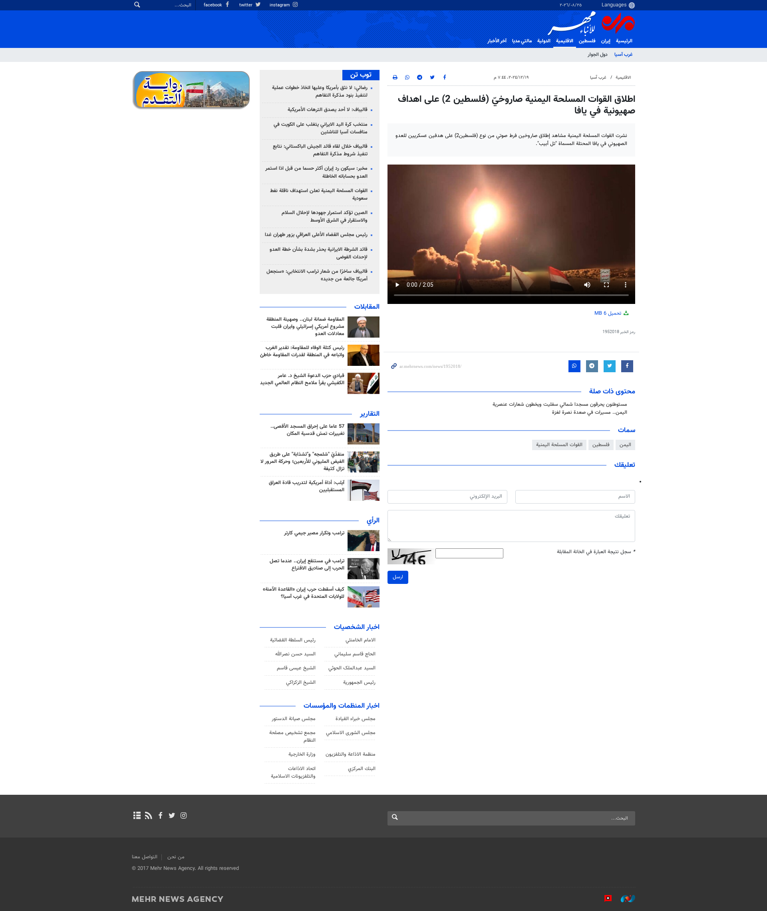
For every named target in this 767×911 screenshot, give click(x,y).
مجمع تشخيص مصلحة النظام (292, 736)
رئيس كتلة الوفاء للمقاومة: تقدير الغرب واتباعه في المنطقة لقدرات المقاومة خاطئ (302, 351)
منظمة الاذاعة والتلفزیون (351, 754)
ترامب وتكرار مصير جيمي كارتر (314, 533)
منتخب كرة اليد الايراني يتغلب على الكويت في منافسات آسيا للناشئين (321, 128)
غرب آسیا (623, 55)
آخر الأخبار (497, 41)
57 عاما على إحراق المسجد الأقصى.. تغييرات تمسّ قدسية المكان (307, 430)
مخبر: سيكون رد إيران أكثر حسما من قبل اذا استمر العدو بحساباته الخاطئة (316, 172)
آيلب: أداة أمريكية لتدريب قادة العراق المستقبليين (306, 486)
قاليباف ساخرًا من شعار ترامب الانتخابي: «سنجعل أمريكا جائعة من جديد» (317, 275)
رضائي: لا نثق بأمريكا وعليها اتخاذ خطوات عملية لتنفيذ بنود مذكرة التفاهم (320, 91)
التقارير (370, 414)
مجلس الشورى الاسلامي (351, 733)
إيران (605, 41)
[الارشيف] (137, 816)
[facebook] (160, 816)
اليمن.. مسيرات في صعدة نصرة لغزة (589, 413)
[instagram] (184, 816)
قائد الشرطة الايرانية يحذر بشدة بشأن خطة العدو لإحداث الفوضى (319, 253)
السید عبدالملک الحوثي (352, 668)
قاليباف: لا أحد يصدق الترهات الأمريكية (328, 110)
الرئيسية (624, 41)
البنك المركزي (362, 769)
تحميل (608, 314)
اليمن (625, 445)
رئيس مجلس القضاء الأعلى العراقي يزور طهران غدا (316, 235)
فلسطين (601, 445)
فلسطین (587, 41)
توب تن (361, 75)
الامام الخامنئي (361, 640)
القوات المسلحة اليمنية (559, 445)
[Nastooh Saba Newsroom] (624, 898)
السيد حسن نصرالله (295, 654)
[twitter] (172, 816)
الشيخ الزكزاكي (301, 683)
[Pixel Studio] (604, 898)
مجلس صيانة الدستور (294, 719)
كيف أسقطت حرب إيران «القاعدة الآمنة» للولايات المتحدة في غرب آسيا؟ (303, 593)
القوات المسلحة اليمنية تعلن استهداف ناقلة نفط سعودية (319, 194)
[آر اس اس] (148, 816)
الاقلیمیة (564, 41)
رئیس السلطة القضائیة (293, 640)
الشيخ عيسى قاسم (296, 668)
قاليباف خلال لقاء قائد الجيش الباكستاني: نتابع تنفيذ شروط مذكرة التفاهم (320, 150)
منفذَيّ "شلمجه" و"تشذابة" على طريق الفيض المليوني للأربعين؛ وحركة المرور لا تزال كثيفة (302, 462)
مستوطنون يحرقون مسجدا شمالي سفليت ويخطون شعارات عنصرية (560, 405)
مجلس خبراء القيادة (356, 719)
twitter (246, 5)
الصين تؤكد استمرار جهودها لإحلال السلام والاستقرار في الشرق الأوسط (325, 216)
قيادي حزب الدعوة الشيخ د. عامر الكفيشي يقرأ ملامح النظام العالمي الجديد (302, 379)
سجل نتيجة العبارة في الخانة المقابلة (596, 552)
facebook (213, 5)
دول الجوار (598, 55)
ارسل (398, 577)
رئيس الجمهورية (359, 683)
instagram (280, 5)
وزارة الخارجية (302, 754)
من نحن (176, 857)
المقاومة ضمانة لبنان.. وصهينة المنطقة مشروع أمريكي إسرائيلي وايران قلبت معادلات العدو (305, 327)
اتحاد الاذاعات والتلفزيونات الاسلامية (293, 772)
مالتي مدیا (522, 41)
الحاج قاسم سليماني (355, 654)
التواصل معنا (144, 857)
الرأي (373, 521)
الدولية (543, 41)
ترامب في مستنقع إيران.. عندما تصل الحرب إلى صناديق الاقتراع (307, 564)
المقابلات (367, 307)
